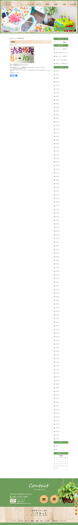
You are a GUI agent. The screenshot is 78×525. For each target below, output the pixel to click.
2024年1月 (57, 121)
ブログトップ (60, 38)
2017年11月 (57, 340)
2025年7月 (57, 96)
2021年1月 (57, 227)
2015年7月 (57, 435)
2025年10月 (57, 89)
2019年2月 (57, 300)
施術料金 (47, 5)
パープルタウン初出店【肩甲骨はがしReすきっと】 (61, 59)
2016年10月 (57, 380)
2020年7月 (57, 249)
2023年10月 (57, 129)
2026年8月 (57, 70)
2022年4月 (57, 180)
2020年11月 (57, 234)
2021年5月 (57, 216)
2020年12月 (57, 231)
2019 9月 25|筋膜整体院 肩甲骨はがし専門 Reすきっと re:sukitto (11, 0)
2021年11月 (57, 198)
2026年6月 (57, 74)
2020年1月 (57, 271)
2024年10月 (57, 107)
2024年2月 (57, 118)
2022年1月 (57, 191)
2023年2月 (57, 158)
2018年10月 (57, 311)
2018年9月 (57, 314)
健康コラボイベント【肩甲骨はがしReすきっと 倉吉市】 (61, 56)
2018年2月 (57, 333)
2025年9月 (57, 92)
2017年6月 (57, 358)
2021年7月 (57, 209)
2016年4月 (57, 402)
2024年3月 (57, 114)
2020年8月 (57, 245)
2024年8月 (57, 110)
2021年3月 (57, 223)
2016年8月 (57, 387)
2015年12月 (57, 416)
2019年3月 (57, 296)
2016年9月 (57, 384)
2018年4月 (57, 329)
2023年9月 (57, 132)
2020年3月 (57, 263)
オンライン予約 (30, 5)
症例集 (64, 5)
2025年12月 (57, 85)
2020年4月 (57, 260)
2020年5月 (57, 256)
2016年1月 (57, 413)
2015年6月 (57, 438)
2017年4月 (57, 362)
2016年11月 (57, 376)
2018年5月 (57, 325)
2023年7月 (57, 140)
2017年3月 (57, 365)
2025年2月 (57, 103)
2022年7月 (57, 172)
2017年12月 (57, 336)
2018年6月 (57, 322)
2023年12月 (57, 125)
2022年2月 (57, 187)
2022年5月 (57, 176)
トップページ (21, 5)
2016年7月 (57, 391)
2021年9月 (57, 205)
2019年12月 (57, 274)
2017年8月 (57, 351)
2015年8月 (57, 431)
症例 (56, 449)
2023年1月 (57, 161)
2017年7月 (57, 354)
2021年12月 (57, 194)
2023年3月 (57, 154)
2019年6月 (57, 289)
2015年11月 (57, 420)
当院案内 (56, 5)
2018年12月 (57, 307)
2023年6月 (57, 143)
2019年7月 (57, 285)
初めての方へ (39, 5)
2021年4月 (57, 220)
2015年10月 (57, 424)
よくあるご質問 (73, 5)
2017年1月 (57, 373)
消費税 (13, 42)
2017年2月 (57, 369)
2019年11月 (57, 278)
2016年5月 (57, 398)
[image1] (22, 62)
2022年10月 (57, 169)
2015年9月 (57, 427)
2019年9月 (57, 282)
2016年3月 (57, 405)
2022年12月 (57, 165)
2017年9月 (57, 347)
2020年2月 (57, 267)
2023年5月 (57, 147)
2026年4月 (57, 78)
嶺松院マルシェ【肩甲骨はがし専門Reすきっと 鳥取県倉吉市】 (61, 63)
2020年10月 (57, 238)
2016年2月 (57, 409)
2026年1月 (57, 81)
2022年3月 (57, 183)
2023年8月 (57, 136)
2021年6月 (57, 212)
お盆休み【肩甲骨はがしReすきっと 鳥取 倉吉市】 (61, 52)
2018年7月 (57, 318)
